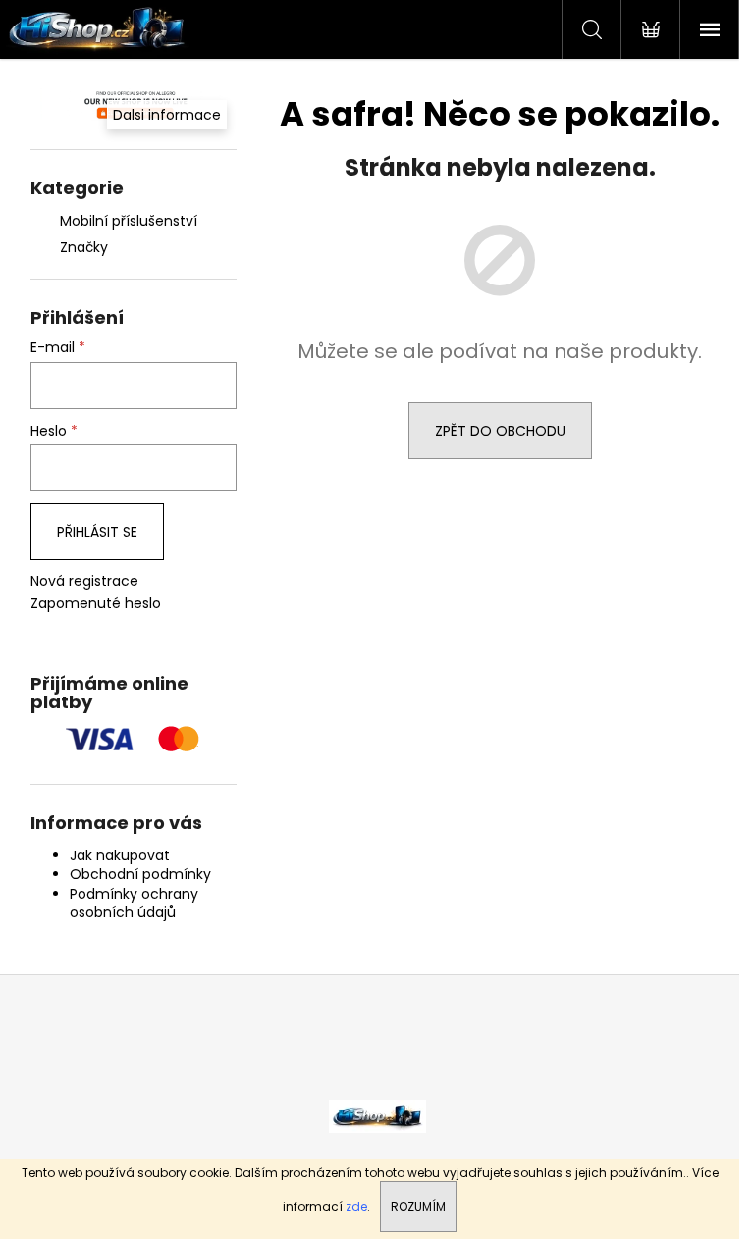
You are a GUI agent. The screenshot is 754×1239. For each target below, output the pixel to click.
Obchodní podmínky (140, 874)
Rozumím (418, 1206)
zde (356, 1206)
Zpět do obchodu (500, 430)
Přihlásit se (97, 532)
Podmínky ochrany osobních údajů (134, 903)
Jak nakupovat (120, 855)
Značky (84, 247)
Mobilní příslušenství (128, 221)
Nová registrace (84, 581)
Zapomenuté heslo (95, 603)
